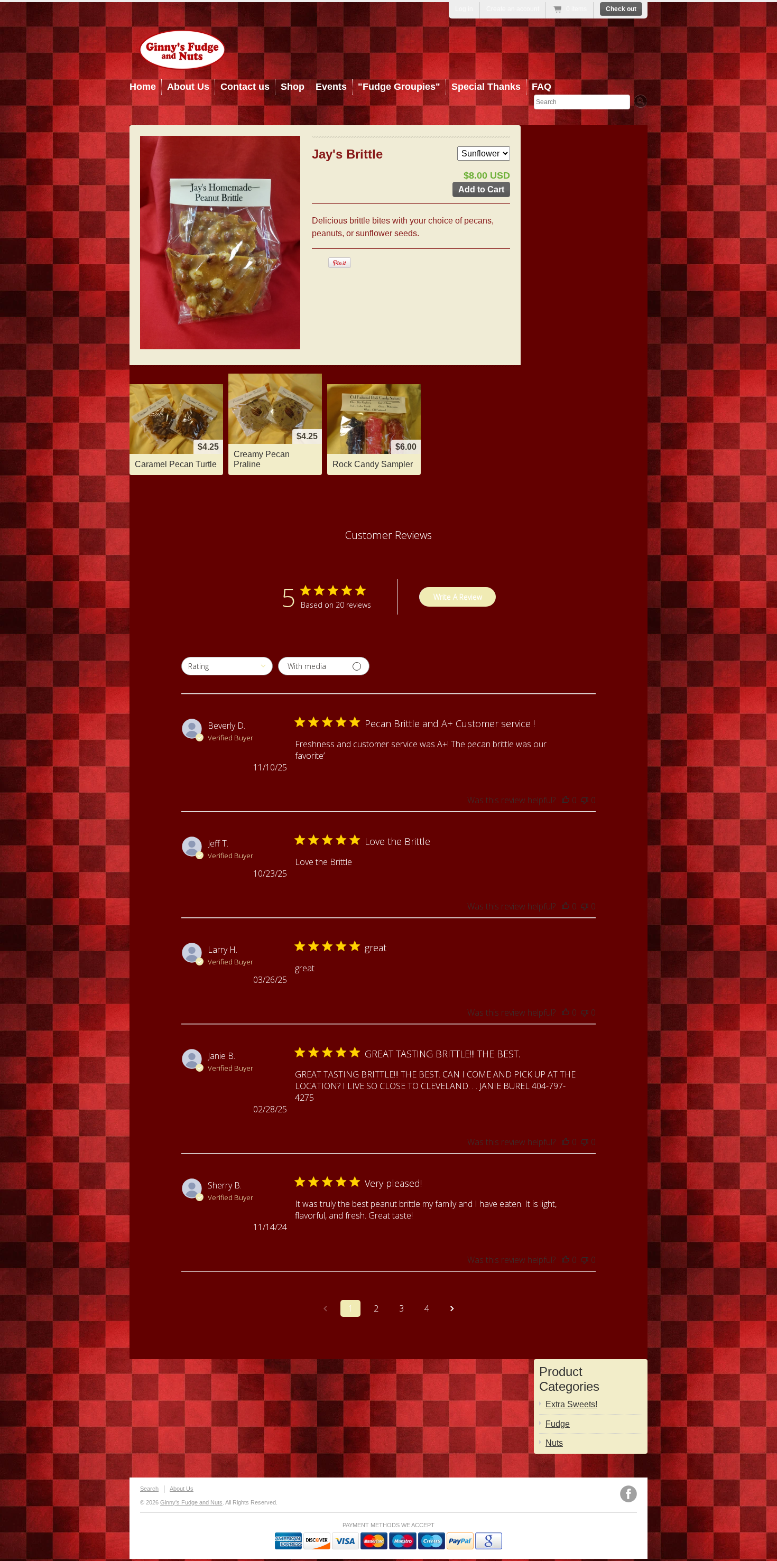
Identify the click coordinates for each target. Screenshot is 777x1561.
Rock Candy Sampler (372, 464)
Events (331, 86)
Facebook (628, 1493)
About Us (188, 86)
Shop (292, 86)
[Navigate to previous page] (325, 1308)
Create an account (512, 9)
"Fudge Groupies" (399, 86)
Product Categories (569, 1378)
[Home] (182, 62)
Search (149, 1488)
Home (143, 86)
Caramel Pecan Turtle (176, 464)
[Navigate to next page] (452, 1308)
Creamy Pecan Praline (262, 459)
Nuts (554, 1442)
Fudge (557, 1423)
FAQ (541, 86)
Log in (464, 9)
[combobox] (227, 666)
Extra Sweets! (571, 1404)
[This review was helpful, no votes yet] (565, 800)
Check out (621, 9)
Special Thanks (486, 86)
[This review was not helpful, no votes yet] (584, 800)
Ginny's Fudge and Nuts (191, 1502)
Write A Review (457, 597)
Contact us (245, 86)
